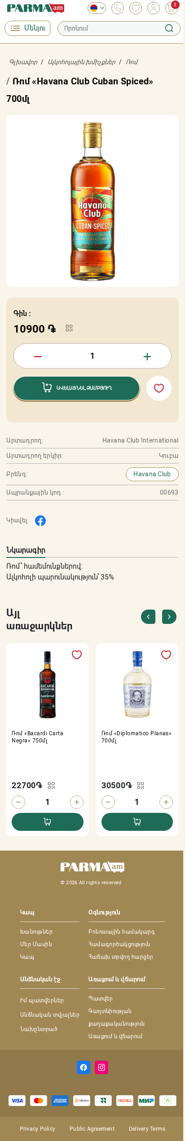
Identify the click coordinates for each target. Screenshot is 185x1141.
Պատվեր (100, 999)
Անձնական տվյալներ (49, 1015)
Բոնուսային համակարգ (121, 932)
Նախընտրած (38, 1029)
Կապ (27, 957)
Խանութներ (36, 932)
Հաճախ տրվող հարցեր (121, 957)
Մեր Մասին (36, 944)
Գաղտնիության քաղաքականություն (116, 1017)
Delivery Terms (147, 1129)
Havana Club (152, 474)
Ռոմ (131, 62)
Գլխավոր (23, 62)
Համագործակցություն (119, 944)
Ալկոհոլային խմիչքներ (81, 62)
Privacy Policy (37, 1129)
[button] (169, 617)
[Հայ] (94, 8)
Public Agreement (92, 1129)
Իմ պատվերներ (42, 1000)
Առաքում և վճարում (115, 1036)
